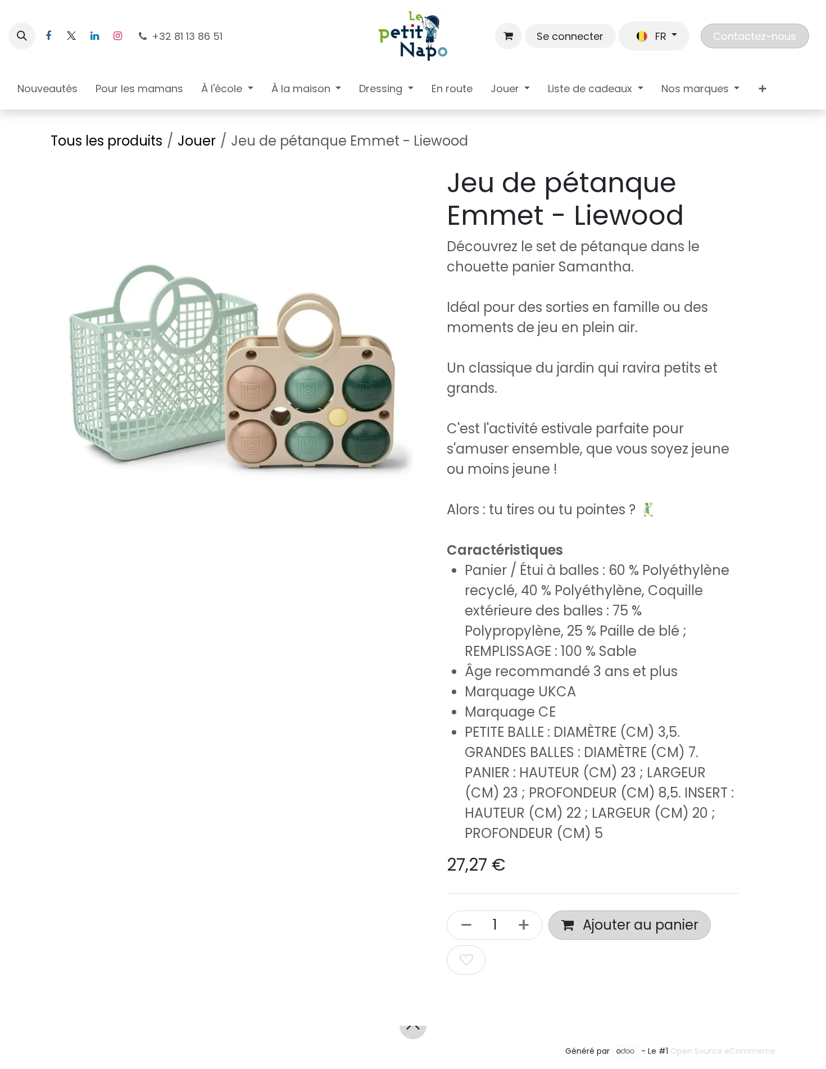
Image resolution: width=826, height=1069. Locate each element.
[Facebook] (48, 36)
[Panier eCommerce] (508, 35)
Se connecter (570, 36)
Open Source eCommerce (722, 1051)
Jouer (197, 141)
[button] (21, 35)
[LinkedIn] (94, 36)
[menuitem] (47, 91)
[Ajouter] (527, 925)
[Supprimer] (463, 925)
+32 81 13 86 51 (188, 36)
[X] (71, 36)
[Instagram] (117, 36)
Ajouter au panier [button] (638, 925)
